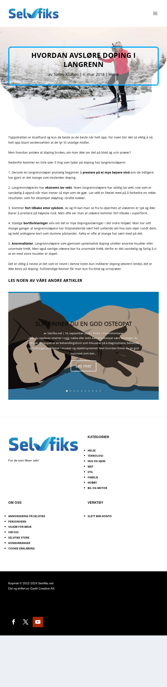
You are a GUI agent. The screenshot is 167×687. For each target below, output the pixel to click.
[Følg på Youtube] (38, 622)
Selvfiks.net (54, 333)
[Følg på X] (25, 622)
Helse (114, 74)
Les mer (83, 366)
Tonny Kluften (65, 74)
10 (100, 391)
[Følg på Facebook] (13, 622)
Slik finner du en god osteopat (83, 324)
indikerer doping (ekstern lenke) (118, 264)
